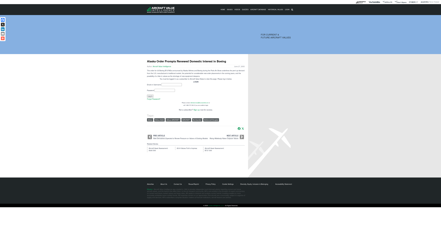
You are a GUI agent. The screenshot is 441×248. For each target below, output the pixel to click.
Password (150, 90)
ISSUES (230, 9)
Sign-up (197, 109)
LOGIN (287, 9)
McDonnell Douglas (211, 120)
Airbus (150, 120)
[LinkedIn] (2, 29)
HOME (223, 9)
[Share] (2, 38)
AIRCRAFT (186, 120)
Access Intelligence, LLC (216, 205)
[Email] (2, 33)
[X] (243, 128)
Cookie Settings (228, 184)
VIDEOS (237, 9)
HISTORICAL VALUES (275, 9)
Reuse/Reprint (193, 184)
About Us (163, 184)
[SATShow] (387, 2)
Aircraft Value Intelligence (162, 66)
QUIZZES (245, 9)
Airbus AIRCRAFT (173, 120)
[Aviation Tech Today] (430, 2)
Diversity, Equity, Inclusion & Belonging (254, 184)
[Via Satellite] (374, 2)
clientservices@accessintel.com (199, 103)
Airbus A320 (159, 120)
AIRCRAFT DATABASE (258, 9)
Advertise (150, 184)
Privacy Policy (211, 184)
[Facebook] (239, 128)
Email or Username (154, 84)
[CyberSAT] (413, 2)
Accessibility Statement (283, 184)
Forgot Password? (153, 99)
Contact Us (178, 184)
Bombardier (197, 120)
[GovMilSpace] (400, 2)
